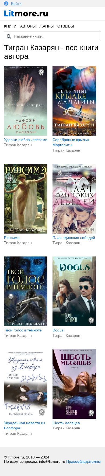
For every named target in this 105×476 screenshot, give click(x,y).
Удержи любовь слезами (25, 140)
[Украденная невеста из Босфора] (25, 417)
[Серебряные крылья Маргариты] (74, 134)
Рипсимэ (11, 237)
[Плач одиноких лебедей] (74, 232)
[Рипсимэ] (25, 232)
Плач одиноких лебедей (73, 237)
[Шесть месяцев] (74, 417)
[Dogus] (74, 325)
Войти (16, 3)
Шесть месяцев (66, 423)
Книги (10, 26)
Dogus (58, 330)
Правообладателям (83, 461)
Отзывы (65, 26)
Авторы (28, 26)
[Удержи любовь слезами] (25, 134)
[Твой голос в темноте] (25, 325)
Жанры (46, 26)
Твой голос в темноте (23, 330)
